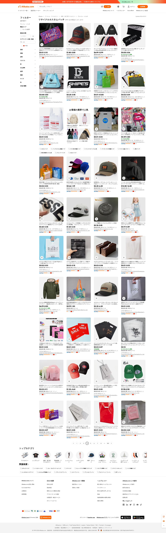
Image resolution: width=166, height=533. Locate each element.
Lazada (83, 525)
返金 (98, 494)
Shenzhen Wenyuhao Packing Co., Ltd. (104, 352)
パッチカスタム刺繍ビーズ (59, 149)
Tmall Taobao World (74, 525)
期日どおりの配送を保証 (53, 491)
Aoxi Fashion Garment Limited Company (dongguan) (133, 189)
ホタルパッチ (44, 149)
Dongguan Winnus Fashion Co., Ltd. (103, 229)
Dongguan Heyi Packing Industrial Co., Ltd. (50, 271)
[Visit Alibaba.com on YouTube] (137, 505)
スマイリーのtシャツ (117, 468)
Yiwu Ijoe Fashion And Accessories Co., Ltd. (78, 56)
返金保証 (49, 487)
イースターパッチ (38, 468)
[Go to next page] (111, 443)
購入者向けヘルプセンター (104, 484)
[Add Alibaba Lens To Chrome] (45, 517)
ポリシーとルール (52, 500)
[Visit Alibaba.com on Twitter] (131, 505)
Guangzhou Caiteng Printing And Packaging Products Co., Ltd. (51, 393)
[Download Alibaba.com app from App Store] (126, 517)
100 (108, 443)
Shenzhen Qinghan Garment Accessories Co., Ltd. (51, 56)
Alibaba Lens (25, 517)
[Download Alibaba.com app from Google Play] (138, 517)
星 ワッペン (118, 472)
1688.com (65, 525)
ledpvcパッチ (73, 152)
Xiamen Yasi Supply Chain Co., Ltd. (103, 56)
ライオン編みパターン (124, 149)
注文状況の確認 (127, 491)
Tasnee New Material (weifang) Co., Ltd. (49, 192)
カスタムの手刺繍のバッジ (44, 472)
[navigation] (27, 230)
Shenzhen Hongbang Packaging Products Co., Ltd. (79, 269)
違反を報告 (100, 500)
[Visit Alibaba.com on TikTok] (141, 505)
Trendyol (101, 525)
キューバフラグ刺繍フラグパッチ (84, 468)
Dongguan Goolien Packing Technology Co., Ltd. (106, 142)
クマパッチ (68, 468)
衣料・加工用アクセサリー (68, 16)
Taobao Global (90, 525)
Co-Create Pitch (26, 487)
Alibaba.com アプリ (102, 517)
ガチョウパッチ (25, 468)
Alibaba (40, 16)
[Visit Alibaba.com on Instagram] (134, 505)
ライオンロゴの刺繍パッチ (108, 149)
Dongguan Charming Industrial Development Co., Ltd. (133, 271)
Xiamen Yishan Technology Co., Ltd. (48, 142)
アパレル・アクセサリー (51, 16)
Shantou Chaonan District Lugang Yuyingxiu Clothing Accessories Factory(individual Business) (51, 230)
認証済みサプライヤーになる (130, 494)
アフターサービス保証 (53, 494)
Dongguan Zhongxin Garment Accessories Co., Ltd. (106, 395)
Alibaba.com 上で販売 (128, 484)
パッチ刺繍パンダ (131, 468)
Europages (108, 525)
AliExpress (58, 525)
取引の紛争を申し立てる (104, 491)
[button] (102, 7)
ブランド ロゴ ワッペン (61, 472)
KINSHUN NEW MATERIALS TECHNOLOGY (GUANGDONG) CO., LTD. (51, 353)
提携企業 (125, 497)
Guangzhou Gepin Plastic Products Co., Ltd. (78, 350)
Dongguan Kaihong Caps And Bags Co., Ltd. (78, 393)
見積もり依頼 (75, 487)
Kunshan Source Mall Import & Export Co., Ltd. (79, 98)
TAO (96, 525)
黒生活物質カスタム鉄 (46, 152)
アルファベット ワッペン (105, 472)
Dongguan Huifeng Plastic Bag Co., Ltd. (77, 310)
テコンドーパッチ (61, 152)
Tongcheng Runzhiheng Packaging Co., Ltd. (132, 354)
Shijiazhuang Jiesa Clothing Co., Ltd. (76, 189)
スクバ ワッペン (75, 472)
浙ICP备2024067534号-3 (127, 530)
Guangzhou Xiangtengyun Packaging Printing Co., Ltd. (51, 102)
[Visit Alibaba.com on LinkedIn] (127, 505)
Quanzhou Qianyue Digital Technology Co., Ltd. (133, 142)
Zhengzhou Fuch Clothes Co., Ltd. (130, 393)
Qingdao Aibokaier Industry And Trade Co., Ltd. (106, 269)
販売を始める (126, 487)
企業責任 (24, 491)
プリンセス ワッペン (89, 472)
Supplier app (91, 517)
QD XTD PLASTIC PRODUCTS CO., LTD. (131, 98)
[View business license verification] (98, 530)
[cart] (124, 7)
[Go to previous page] (73, 443)
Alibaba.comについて (28, 480)
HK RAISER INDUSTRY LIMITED (47, 433)
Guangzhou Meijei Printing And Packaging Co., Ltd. (133, 59)
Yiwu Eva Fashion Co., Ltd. (101, 189)
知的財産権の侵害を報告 (104, 497)
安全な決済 (50, 484)
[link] (164, 516)
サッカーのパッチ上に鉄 (91, 149)
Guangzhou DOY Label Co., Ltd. (129, 230)
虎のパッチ (137, 149)
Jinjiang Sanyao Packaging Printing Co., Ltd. (132, 433)
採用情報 (24, 494)
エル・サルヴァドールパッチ (54, 468)
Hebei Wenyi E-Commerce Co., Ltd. (103, 98)
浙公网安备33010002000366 (111, 530)
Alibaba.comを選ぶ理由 (28, 484)
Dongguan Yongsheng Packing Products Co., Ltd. (106, 433)
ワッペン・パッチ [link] (83, 16)
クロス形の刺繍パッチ (75, 149)
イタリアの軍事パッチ (102, 468)
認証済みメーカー (77, 484)
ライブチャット (101, 487)
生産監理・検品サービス (53, 497)
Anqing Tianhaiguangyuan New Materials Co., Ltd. (133, 312)
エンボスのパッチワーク (27, 472)
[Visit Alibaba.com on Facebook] (124, 505)
